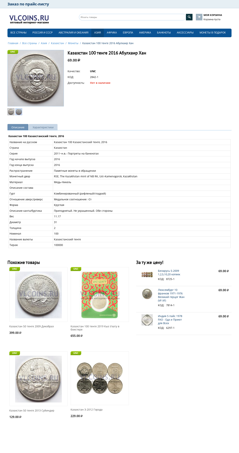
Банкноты (164, 32)
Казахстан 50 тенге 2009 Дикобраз (31, 326)
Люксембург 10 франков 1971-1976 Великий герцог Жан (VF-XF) (171, 295)
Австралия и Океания (73, 32)
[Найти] (189, 17)
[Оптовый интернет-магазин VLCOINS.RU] (28, 18)
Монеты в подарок (213, 32)
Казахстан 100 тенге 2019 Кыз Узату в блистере (95, 328)
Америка (145, 32)
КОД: (71, 77)
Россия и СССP (42, 32)
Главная (13, 43)
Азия (97, 32)
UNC (12, 51)
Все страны (18, 32)
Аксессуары (185, 32)
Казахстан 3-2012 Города (87, 409)
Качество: (74, 71)
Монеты (73, 43)
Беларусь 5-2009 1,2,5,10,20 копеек (169, 272)
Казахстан (57, 43)
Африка (112, 32)
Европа (128, 32)
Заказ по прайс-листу (28, 4)
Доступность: (76, 83)
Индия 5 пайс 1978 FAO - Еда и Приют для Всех (170, 319)
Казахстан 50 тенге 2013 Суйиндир (31, 410)
